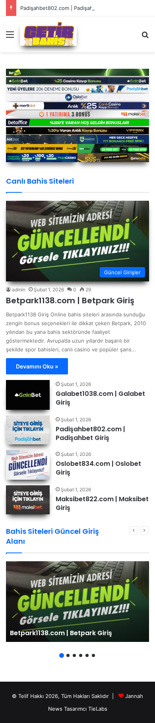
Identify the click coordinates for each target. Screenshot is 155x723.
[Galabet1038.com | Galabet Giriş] (28, 395)
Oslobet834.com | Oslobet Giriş (98, 468)
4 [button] (80, 655)
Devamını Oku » (37, 366)
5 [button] (87, 655)
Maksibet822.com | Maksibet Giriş (102, 503)
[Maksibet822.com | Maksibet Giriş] (28, 499)
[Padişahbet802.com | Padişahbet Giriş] (28, 429)
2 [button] (68, 655)
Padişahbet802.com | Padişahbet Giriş (67, 8)
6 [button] (93, 655)
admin (18, 290)
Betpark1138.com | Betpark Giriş (70, 300)
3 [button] (74, 655)
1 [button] (61, 655)
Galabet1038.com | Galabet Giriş (100, 398)
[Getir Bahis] (48, 34)
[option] (77, 601)
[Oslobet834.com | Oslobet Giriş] (28, 465)
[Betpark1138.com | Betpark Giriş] (77, 601)
